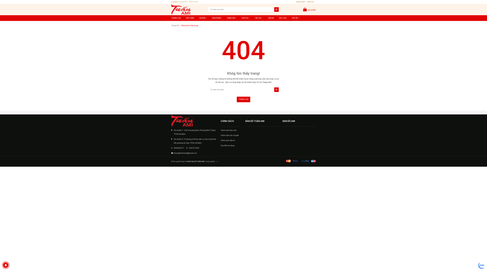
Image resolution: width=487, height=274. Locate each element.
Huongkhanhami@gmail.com (185, 153)
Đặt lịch (282, 18)
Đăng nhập (300, 2)
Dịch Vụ (245, 18)
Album (202, 18)
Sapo (216, 161)
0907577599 (193, 2)
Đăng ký (310, 2)
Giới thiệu (190, 18)
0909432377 (183, 2)
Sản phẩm (216, 18)
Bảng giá (231, 18)
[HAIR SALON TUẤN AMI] (194, 120)
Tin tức (258, 18)
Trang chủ (176, 18)
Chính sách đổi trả (228, 140)
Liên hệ (271, 18)
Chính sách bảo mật (229, 130)
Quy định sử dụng (227, 145)
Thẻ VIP (295, 18)
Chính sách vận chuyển (230, 135)
